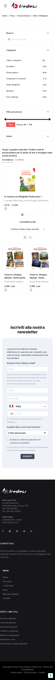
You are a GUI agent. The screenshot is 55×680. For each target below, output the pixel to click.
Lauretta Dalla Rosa (13, 200)
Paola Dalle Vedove (13, 281)
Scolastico (26, 66)
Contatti (6, 598)
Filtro (10, 124)
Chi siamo (7, 581)
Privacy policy (30, 672)
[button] (5, 5)
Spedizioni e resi (7, 639)
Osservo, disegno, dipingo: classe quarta (38, 277)
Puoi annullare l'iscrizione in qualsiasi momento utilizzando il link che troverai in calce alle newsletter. (27, 448)
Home (4, 16)
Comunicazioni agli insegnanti (14, 644)
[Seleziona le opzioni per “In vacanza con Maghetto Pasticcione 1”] (5, 208)
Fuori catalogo (26, 97)
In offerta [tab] (19, 159)
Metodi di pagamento (9, 635)
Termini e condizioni (9, 631)
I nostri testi (8, 586)
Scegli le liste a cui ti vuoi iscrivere (23, 427)
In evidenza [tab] (7, 159)
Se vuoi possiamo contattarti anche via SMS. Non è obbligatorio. (24, 420)
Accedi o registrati (8, 618)
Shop (12, 16)
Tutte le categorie (25, 60)
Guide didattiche (26, 84)
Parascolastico (24, 16)
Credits (41, 672)
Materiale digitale (11, 594)
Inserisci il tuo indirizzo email (21, 363)
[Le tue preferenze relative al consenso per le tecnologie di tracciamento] (50, 675)
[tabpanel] (27, 189)
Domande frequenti (9, 627)
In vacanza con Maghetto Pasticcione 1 (22, 196)
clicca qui (4, 557)
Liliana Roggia (30, 200)
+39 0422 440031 (13, 511)
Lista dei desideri (8, 623)
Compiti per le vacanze (26, 78)
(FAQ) (19, 554)
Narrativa (26, 90)
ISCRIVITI (27, 456)
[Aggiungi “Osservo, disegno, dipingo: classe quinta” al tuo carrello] (5, 290)
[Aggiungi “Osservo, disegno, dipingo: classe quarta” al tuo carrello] (31, 290)
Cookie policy (16, 672)
